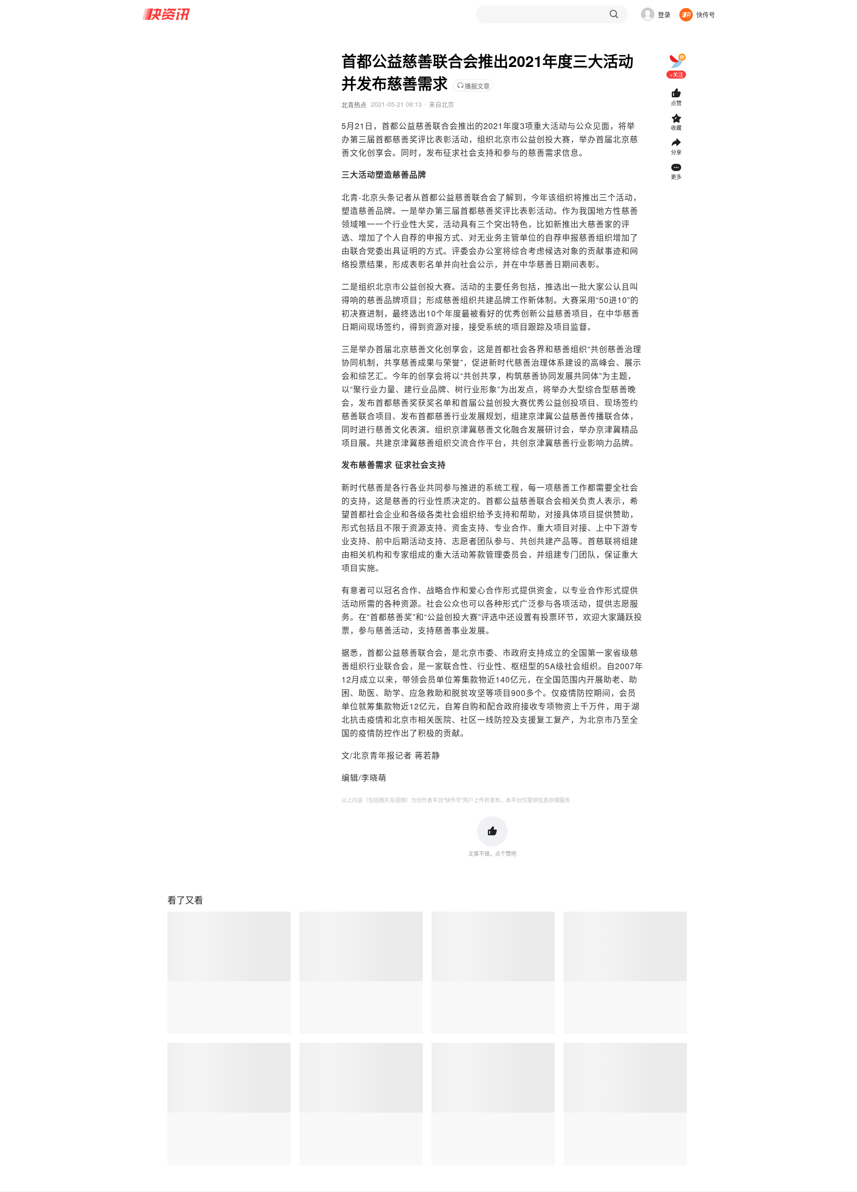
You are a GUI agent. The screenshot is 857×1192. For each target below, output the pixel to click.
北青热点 (353, 104)
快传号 (705, 14)
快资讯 (166, 14)
